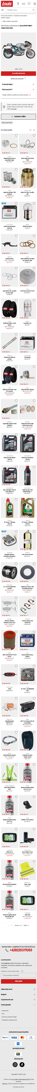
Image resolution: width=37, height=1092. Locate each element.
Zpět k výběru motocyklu (10, 21)
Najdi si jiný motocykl (17, 78)
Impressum (5, 1010)
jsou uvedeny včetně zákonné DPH (21, 1079)
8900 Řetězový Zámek (9, 755)
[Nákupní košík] (34, 3)
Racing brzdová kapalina (9, 884)
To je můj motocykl (18, 73)
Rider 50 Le (9, 852)
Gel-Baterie (27, 357)
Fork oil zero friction (27, 554)
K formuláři (13, 109)
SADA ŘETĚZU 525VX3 (27, 389)
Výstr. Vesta (27, 884)
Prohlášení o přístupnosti (9, 1020)
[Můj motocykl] (23, 3)
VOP (3, 1014)
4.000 (9, 689)
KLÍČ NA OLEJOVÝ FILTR (27, 291)
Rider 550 (27, 915)
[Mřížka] (30, 130)
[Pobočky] (18, 3)
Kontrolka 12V (27, 323)
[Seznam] (34, 130)
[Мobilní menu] (2, 9)
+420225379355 (21, 950)
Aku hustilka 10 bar (27, 852)
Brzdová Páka (9, 258)
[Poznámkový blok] (29, 3)
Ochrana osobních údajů (9, 1017)
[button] (33, 10)
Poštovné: (5, 1083)
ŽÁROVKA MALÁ (27, 226)
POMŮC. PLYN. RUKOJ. (27, 819)
